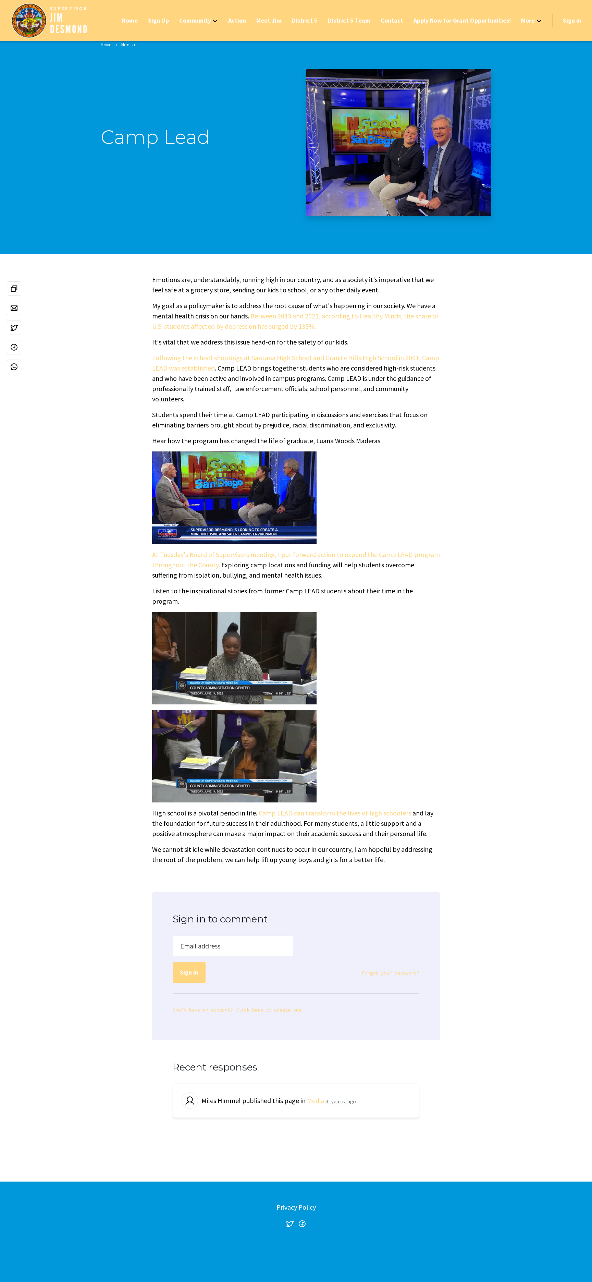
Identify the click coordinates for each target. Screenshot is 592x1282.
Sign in (572, 20)
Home (130, 20)
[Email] (14, 308)
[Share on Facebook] (14, 347)
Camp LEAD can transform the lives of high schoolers (335, 813)
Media (128, 44)
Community (195, 20)
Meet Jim (269, 20)
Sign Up (158, 20)
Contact (392, 20)
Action (237, 20)
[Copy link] (14, 288)
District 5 (305, 20)
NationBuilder (309, 1252)
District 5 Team (349, 20)
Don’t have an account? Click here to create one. (238, 1010)
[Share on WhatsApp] (14, 367)
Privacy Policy (296, 1207)
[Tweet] (14, 327)
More (528, 20)
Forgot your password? (390, 973)
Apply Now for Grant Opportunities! (462, 20)
